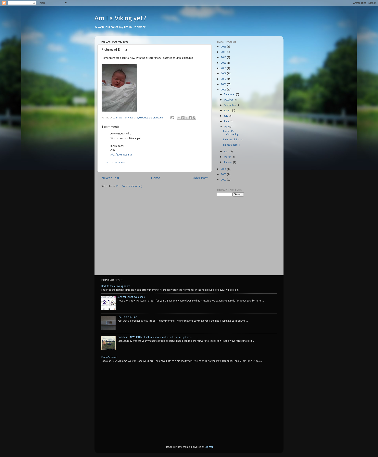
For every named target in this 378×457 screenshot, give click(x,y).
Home (155, 178)
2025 (224, 47)
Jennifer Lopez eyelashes (131, 297)
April (227, 151)
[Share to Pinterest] (194, 118)
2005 (224, 89)
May (226, 127)
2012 (224, 57)
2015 (224, 52)
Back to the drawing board (115, 286)
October (229, 100)
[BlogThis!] (183, 118)
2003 (224, 174)
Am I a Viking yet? (120, 18)
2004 (224, 169)
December (230, 94)
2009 (224, 68)
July (226, 116)
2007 (224, 79)
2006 (224, 84)
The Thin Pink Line (127, 317)
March (228, 157)
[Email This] (179, 118)
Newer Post (110, 178)
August (228, 110)
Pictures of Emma (233, 139)
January (228, 162)
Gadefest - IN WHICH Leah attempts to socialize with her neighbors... (155, 337)
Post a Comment (116, 162)
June (227, 121)
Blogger (209, 447)
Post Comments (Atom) (129, 186)
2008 (224, 73)
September (230, 105)
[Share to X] (186, 118)
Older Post (200, 178)
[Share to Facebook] (190, 118)
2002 (224, 180)
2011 (224, 63)
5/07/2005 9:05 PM (121, 155)
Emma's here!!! (231, 145)
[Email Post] (172, 117)
